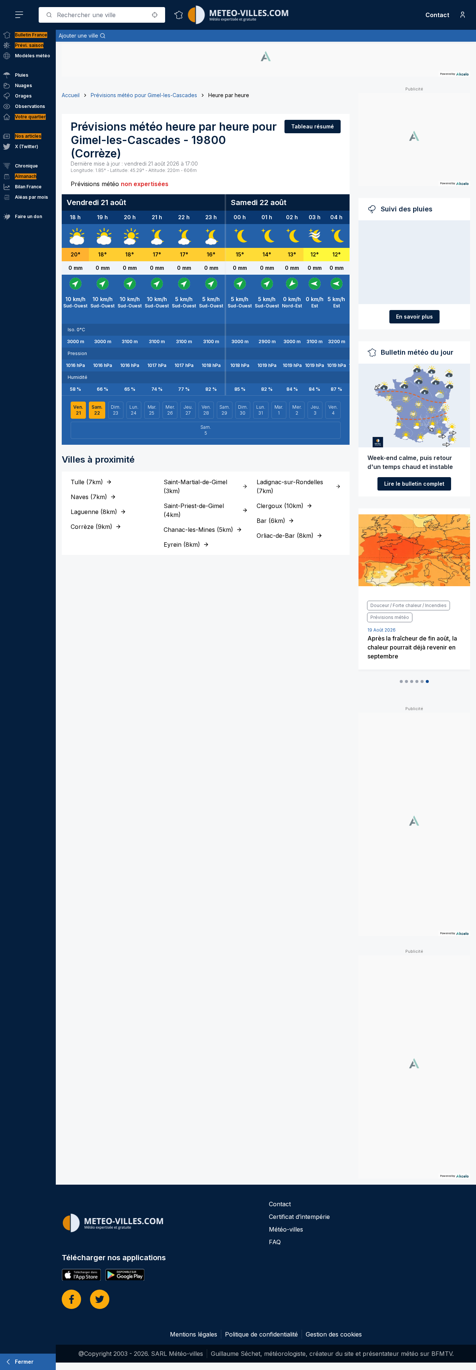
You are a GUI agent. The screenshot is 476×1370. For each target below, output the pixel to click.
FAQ (275, 1242)
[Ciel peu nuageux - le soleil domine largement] (130, 236)
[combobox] (102, 15)
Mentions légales (193, 1334)
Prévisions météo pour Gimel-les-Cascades (144, 95)
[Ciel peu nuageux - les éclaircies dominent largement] (157, 236)
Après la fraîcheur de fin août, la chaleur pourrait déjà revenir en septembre (412, 647)
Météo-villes (286, 1229)
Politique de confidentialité (261, 1334)
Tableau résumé (312, 126)
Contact (437, 15)
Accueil (71, 95)
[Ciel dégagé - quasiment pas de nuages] (240, 236)
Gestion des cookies (334, 1334)
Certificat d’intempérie (299, 1216)
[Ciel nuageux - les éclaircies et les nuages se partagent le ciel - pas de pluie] (75, 236)
